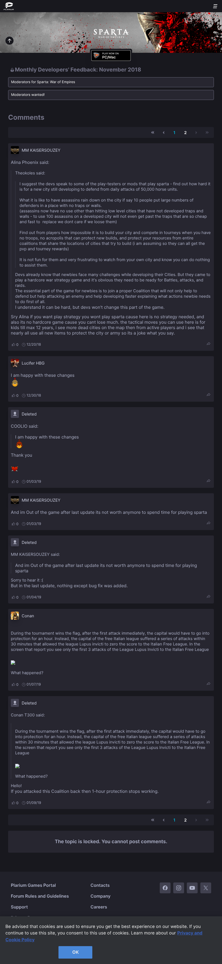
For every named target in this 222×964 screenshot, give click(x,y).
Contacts (100, 885)
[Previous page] (163, 132)
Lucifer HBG (33, 363)
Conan (28, 615)
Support (19, 907)
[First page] (152, 132)
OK (75, 952)
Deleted (29, 414)
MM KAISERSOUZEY (41, 150)
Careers (98, 907)
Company (100, 896)
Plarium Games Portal (33, 885)
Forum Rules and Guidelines (40, 896)
